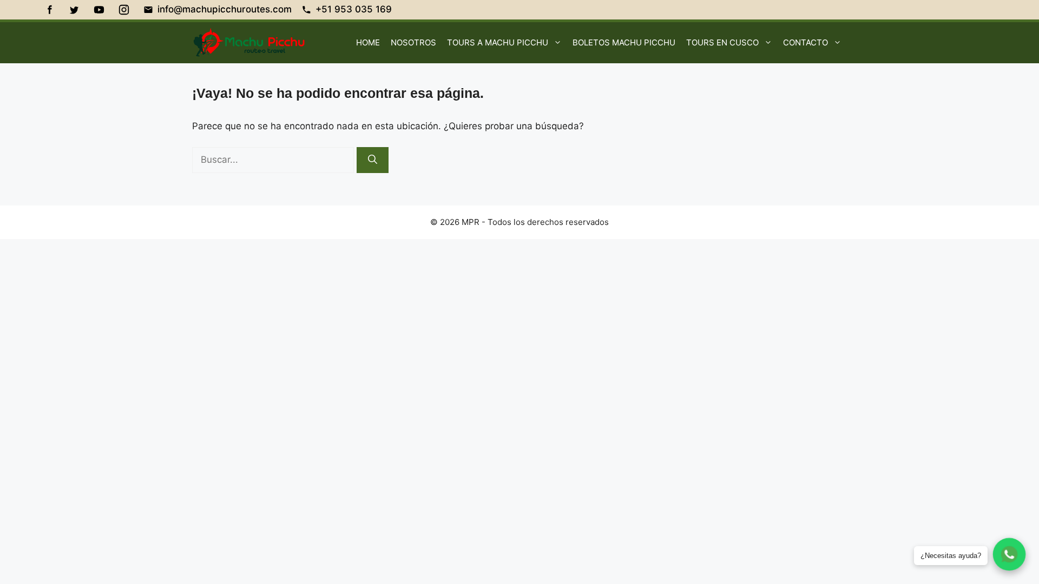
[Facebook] (49, 9)
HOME (368, 42)
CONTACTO (805, 42)
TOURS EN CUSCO (722, 42)
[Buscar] (373, 160)
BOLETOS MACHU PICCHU (624, 42)
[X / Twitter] (74, 9)
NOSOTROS (413, 42)
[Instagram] (124, 9)
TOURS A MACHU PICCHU (497, 42)
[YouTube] (99, 9)
